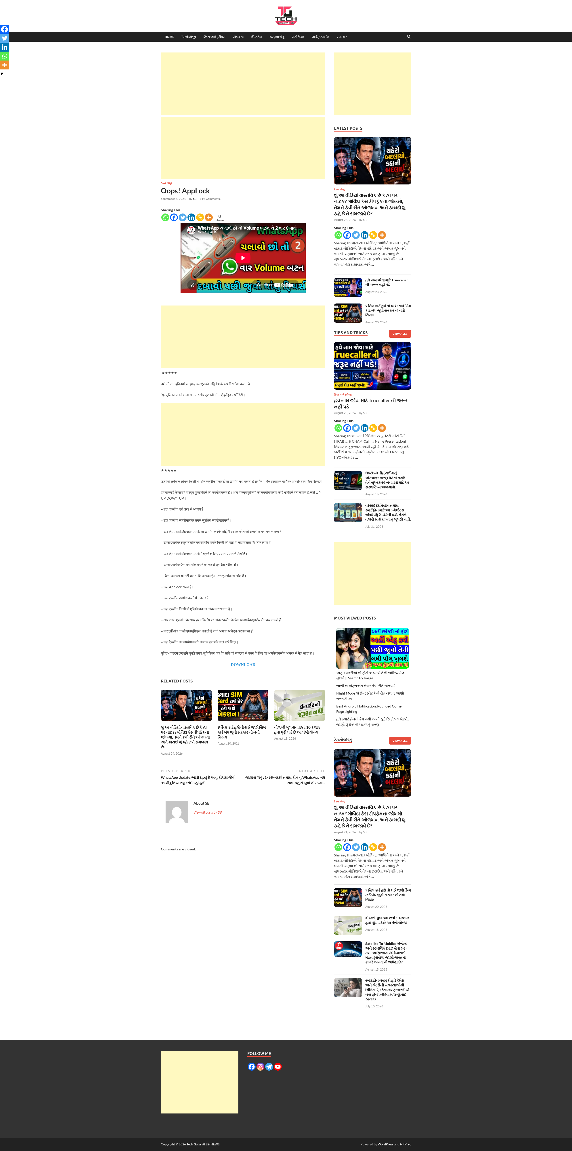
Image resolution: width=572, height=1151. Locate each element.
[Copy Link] (200, 217)
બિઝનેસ (256, 37)
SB (194, 199)
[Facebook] (174, 217)
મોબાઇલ (238, 37)
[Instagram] (260, 1067)
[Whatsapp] (165, 217)
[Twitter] (183, 217)
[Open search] (409, 37)
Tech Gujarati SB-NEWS (203, 1144)
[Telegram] (269, 1067)
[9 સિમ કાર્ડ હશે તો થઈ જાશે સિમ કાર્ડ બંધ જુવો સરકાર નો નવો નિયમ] (243, 707)
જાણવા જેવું (277, 37)
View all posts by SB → (209, 812)
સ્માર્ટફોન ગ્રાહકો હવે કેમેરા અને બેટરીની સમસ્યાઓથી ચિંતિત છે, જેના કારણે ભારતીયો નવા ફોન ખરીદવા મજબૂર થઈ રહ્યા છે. (387, 989)
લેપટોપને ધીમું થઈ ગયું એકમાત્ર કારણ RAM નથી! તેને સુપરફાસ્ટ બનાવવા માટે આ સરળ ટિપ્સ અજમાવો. (387, 480)
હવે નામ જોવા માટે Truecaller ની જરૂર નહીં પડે (386, 282)
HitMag (405, 1144)
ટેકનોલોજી (189, 37)
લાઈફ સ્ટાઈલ (320, 37)
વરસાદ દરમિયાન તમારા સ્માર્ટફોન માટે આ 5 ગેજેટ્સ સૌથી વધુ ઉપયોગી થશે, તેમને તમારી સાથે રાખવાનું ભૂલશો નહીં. (388, 512)
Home (169, 37)
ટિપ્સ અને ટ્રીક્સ (214, 37)
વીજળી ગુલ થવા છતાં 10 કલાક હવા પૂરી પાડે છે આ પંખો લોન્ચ (297, 730)
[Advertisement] (243, 83)
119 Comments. (210, 199)
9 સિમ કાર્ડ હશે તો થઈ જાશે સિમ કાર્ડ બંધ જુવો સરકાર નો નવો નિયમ (242, 732)
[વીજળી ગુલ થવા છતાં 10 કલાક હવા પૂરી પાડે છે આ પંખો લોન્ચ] (299, 707)
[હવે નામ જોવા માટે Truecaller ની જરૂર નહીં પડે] (348, 280)
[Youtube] (278, 1067)
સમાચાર (342, 37)
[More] (209, 217)
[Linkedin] (191, 217)
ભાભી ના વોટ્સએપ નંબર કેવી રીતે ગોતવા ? (365, 685)
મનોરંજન (298, 37)
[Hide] (2, 73)
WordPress (385, 1144)
